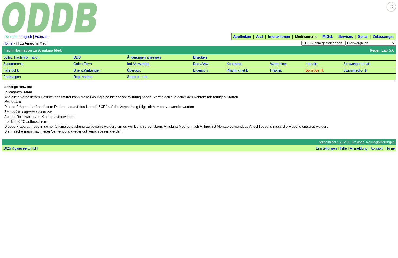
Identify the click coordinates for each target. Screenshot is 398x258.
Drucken (200, 57)
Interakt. (311, 64)
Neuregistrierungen (380, 142)
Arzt (259, 37)
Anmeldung (358, 148)
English (26, 37)
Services (345, 37)
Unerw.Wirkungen (86, 70)
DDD (77, 57)
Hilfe (343, 148)
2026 (7, 148)
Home (7, 43)
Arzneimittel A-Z (330, 142)
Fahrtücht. (11, 70)
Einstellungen (326, 148)
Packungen (12, 77)
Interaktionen (279, 37)
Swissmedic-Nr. (355, 70)
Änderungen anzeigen (144, 57)
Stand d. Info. (137, 77)
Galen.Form (82, 64)
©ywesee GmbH (24, 148)
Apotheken (242, 37)
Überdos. (134, 70)
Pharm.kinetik (237, 70)
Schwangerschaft (356, 64)
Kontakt (376, 148)
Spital (363, 37)
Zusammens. (13, 64)
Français (41, 37)
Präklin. (276, 70)
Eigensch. (201, 70)
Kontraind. (234, 64)
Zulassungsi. (383, 37)
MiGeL (327, 37)
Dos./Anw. (201, 64)
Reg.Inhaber (82, 77)
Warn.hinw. (278, 64)
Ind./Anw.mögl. (138, 64)
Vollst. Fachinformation (21, 57)
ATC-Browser (354, 142)
